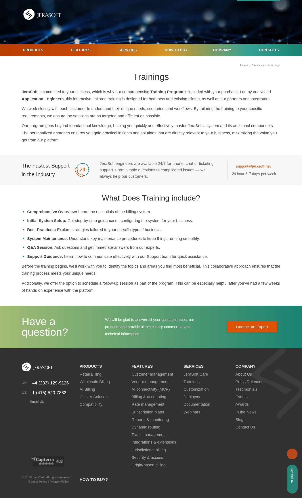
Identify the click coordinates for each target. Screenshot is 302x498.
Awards (242, 404)
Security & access (147, 457)
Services (128, 50)
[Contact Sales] (292, 454)
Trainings (191, 382)
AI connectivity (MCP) (151, 389)
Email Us (36, 401)
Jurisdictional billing (149, 450)
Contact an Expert (252, 327)
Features (81, 50)
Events (241, 397)
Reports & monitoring (150, 419)
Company (222, 50)
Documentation (196, 404)
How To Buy (176, 50)
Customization (196, 389)
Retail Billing (90, 374)
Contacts (269, 50)
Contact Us (245, 427)
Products (33, 50)
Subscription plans (148, 412)
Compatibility (91, 404)
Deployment (194, 397)
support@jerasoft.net (253, 166)
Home (244, 65)
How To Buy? (94, 479)
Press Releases (249, 382)
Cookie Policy (37, 481)
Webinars (191, 412)
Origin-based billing (149, 465)
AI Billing (87, 389)
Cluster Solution (94, 397)
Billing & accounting (149, 397)
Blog (239, 419)
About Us (243, 374)
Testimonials (246, 389)
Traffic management (149, 434)
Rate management (148, 404)
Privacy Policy (59, 481)
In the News (245, 412)
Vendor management (150, 382)
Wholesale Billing (95, 382)
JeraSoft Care (195, 374)
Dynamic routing (146, 427)
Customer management (152, 374)
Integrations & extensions (154, 442)
